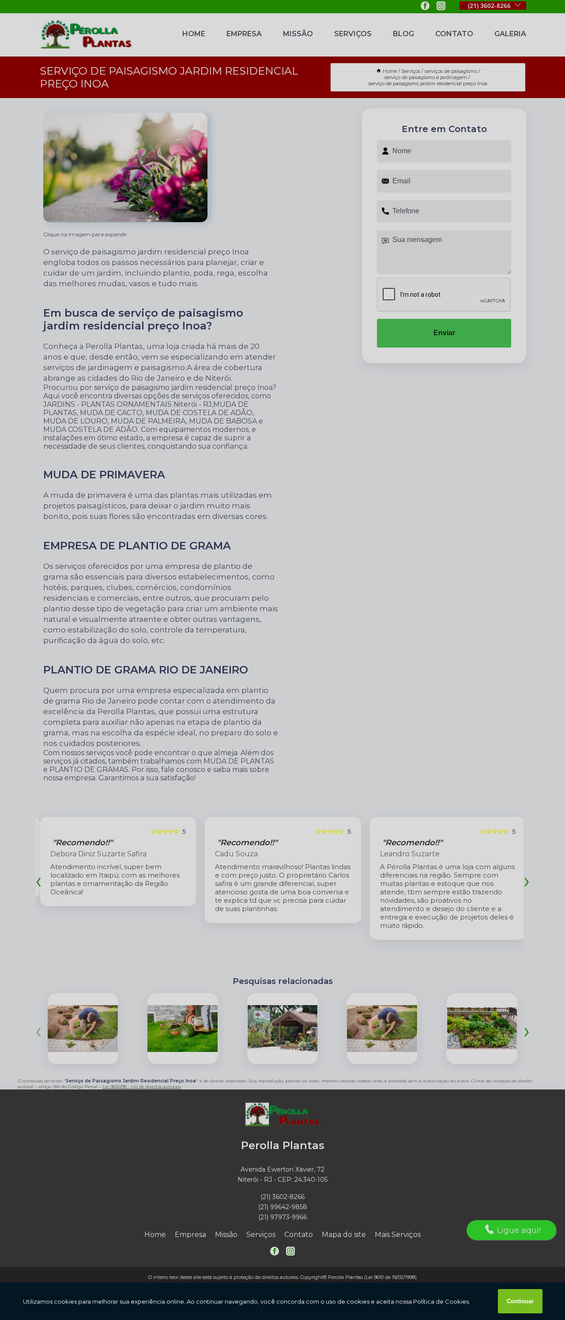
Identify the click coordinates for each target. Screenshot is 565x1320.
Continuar (520, 1301)
